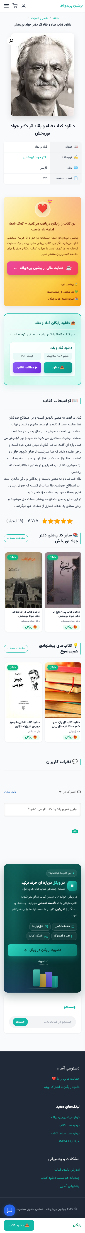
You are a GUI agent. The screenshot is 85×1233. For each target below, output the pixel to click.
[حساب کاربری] (23, 6)
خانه (56, 18)
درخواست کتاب (69, 1125)
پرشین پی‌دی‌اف (71, 5)
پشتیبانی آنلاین (70, 1186)
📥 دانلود (58, 367)
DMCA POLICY (69, 1141)
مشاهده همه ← (15, 538)
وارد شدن (10, 792)
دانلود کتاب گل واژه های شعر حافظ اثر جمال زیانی (66, 724)
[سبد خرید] (15, 6)
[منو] (6, 6)
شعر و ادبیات (39, 18)
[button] (11, 41)
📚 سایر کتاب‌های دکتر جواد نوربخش (58, 538)
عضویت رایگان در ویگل (45, 950)
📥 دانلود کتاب (19, 1225)
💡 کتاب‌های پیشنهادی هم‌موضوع (58, 649)
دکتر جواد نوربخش (35, 157)
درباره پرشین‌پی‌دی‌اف (65, 1117)
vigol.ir (43, 961)
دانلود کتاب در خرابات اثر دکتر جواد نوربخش (26, 614)
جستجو (20, 1022)
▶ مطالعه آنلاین (27, 367)
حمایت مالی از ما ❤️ (66, 1078)
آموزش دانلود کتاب (67, 1169)
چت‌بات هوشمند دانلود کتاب (60, 1178)
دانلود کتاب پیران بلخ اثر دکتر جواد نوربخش (66, 614)
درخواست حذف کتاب (65, 1133)
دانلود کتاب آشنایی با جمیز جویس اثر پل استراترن (25, 724)
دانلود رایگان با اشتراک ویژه (62, 1087)
